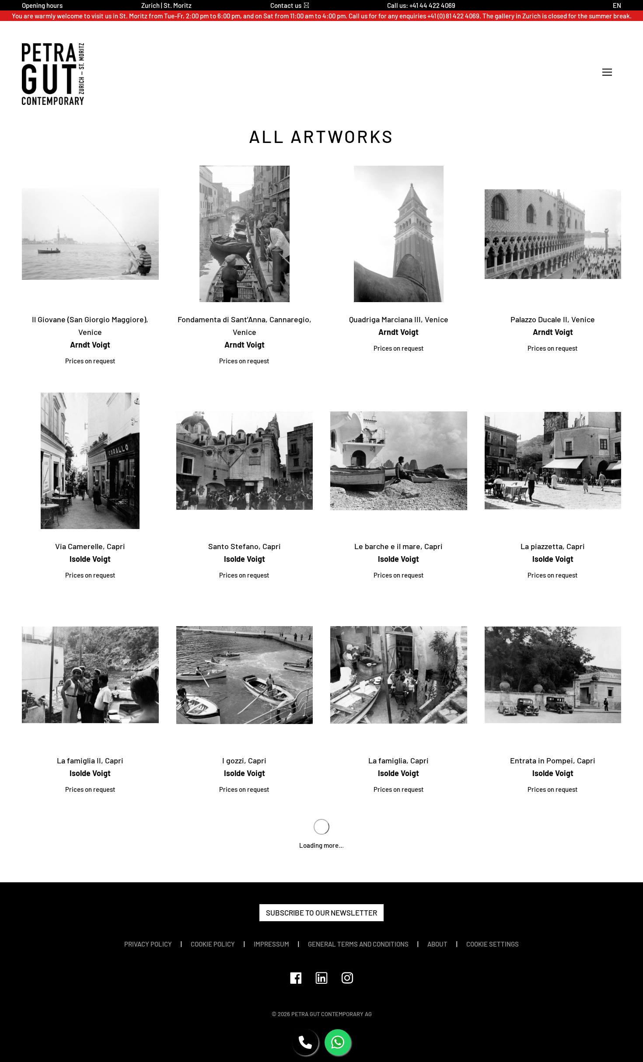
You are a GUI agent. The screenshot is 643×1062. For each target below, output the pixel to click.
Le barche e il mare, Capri (398, 546)
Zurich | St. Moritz (166, 5)
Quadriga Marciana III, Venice (398, 319)
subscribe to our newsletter (321, 912)
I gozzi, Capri (244, 760)
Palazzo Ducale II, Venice (552, 319)
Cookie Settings (492, 944)
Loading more (321, 845)
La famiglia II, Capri (90, 760)
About (437, 944)
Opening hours (42, 5)
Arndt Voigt (90, 344)
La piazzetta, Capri (553, 546)
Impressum (271, 944)
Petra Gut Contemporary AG (331, 1013)
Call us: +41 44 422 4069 (421, 5)
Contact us (285, 5)
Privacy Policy (148, 944)
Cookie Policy (213, 944)
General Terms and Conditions (358, 944)
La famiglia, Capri (398, 760)
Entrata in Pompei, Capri (552, 760)
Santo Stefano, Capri (244, 546)
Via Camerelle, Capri (90, 546)
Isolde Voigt (90, 559)
